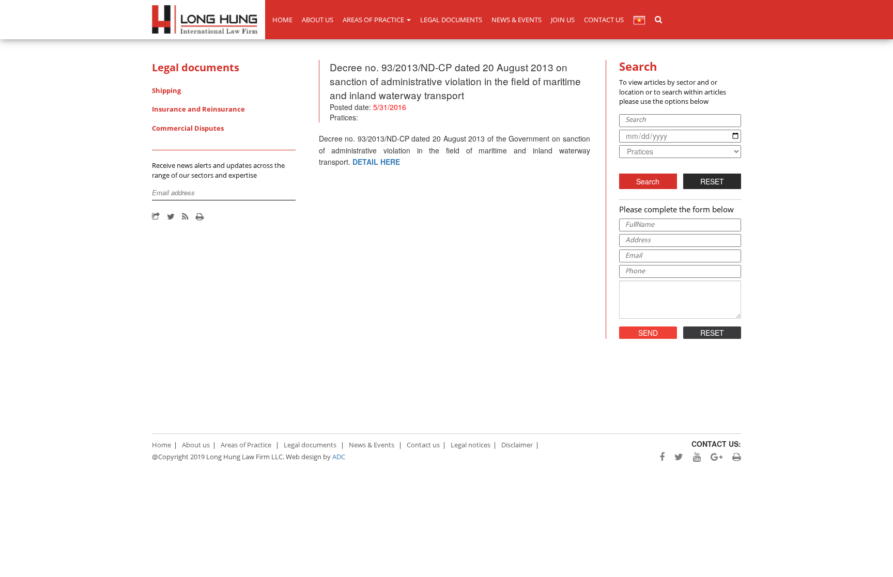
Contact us (604, 19)
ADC (338, 456)
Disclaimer (517, 444)
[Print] (200, 217)
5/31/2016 (389, 107)
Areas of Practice (374, 19)
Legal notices (470, 444)
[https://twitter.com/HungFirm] (675, 457)
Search (647, 181)
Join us (563, 19)
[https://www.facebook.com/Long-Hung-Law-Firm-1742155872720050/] (658, 457)
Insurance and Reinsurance (198, 109)
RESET (712, 181)
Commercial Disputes (188, 128)
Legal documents (451, 19)
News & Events (516, 19)
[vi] (639, 19)
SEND (648, 333)
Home (282, 19)
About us (317, 19)
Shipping (166, 90)
